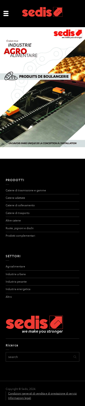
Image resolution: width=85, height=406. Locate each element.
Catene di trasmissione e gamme (26, 190)
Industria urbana (16, 274)
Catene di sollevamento (20, 205)
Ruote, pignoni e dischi (20, 228)
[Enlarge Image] (42, 87)
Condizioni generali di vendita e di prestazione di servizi (42, 393)
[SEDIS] (42, 13)
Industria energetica (18, 289)
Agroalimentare (15, 266)
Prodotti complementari (20, 235)
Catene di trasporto (17, 213)
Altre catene (13, 220)
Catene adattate (15, 197)
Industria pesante (16, 281)
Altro (9, 296)
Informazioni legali (19, 398)
